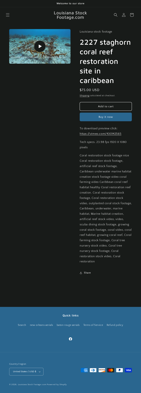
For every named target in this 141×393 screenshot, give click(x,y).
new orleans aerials (41, 325)
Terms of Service (93, 325)
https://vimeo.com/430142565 (100, 133)
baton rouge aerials (68, 325)
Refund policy (115, 325)
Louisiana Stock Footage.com (32, 384)
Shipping (84, 95)
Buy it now (106, 116)
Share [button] (87, 272)
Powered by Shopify (57, 384)
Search (22, 325)
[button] (8, 15)
